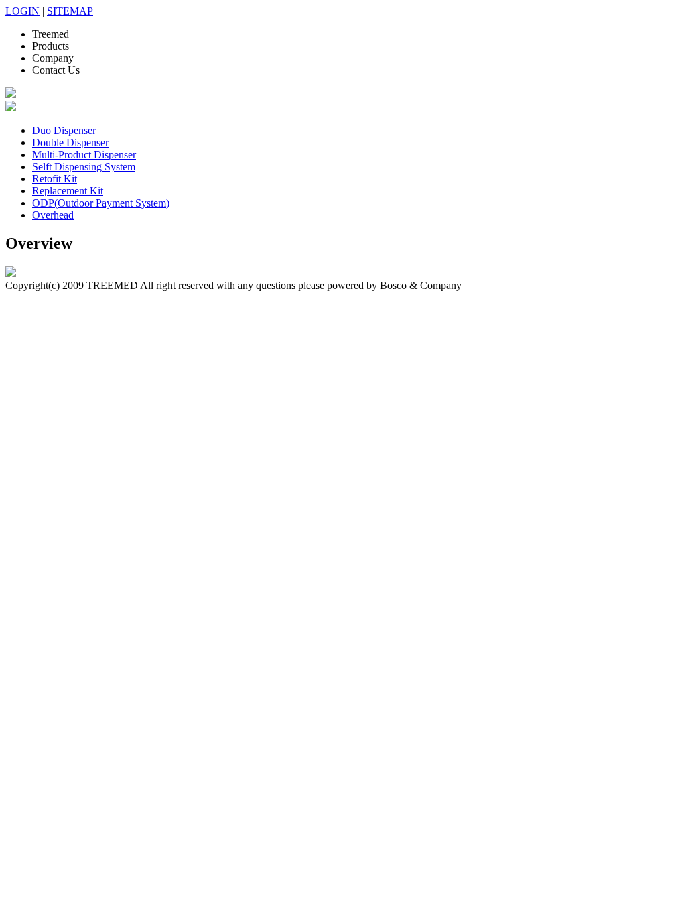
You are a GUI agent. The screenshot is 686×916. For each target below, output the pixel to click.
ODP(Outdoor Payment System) (100, 203)
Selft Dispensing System (83, 166)
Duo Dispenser (64, 130)
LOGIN (22, 11)
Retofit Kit (54, 178)
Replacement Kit (67, 190)
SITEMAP (70, 11)
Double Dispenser (70, 142)
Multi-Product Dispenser (84, 154)
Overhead (53, 215)
